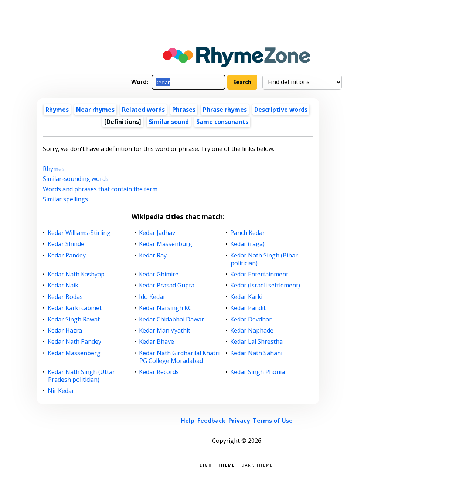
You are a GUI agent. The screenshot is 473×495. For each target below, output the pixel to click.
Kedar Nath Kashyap (76, 274)
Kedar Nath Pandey (74, 342)
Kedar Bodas (65, 297)
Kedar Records (159, 372)
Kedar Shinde (66, 244)
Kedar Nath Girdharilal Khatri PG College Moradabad (179, 357)
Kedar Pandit (248, 308)
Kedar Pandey (67, 255)
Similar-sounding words (76, 179)
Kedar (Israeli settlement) (265, 285)
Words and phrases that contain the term (100, 189)
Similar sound (169, 122)
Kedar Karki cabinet (75, 308)
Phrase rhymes (225, 109)
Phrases (183, 109)
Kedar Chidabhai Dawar (171, 319)
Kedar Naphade (252, 330)
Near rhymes (95, 109)
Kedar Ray (153, 255)
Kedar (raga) (248, 244)
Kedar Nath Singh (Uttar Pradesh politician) (81, 376)
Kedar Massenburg (165, 244)
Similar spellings (65, 199)
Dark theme (257, 464)
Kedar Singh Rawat (74, 319)
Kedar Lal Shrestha (257, 342)
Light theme (217, 464)
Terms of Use (273, 421)
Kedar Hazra (65, 330)
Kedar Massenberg (74, 353)
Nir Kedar (61, 391)
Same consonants (222, 122)
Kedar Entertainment (259, 274)
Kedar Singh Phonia (258, 372)
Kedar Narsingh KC (165, 308)
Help (187, 421)
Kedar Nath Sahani (256, 353)
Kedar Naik (63, 285)
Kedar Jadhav (157, 233)
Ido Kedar (152, 297)
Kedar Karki (246, 297)
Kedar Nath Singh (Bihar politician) (264, 259)
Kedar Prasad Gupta (166, 285)
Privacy (239, 421)
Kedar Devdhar (251, 319)
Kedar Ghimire (158, 274)
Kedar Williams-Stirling (79, 233)
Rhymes (57, 109)
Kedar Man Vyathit (164, 330)
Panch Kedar (248, 233)
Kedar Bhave (156, 342)
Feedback (211, 421)
